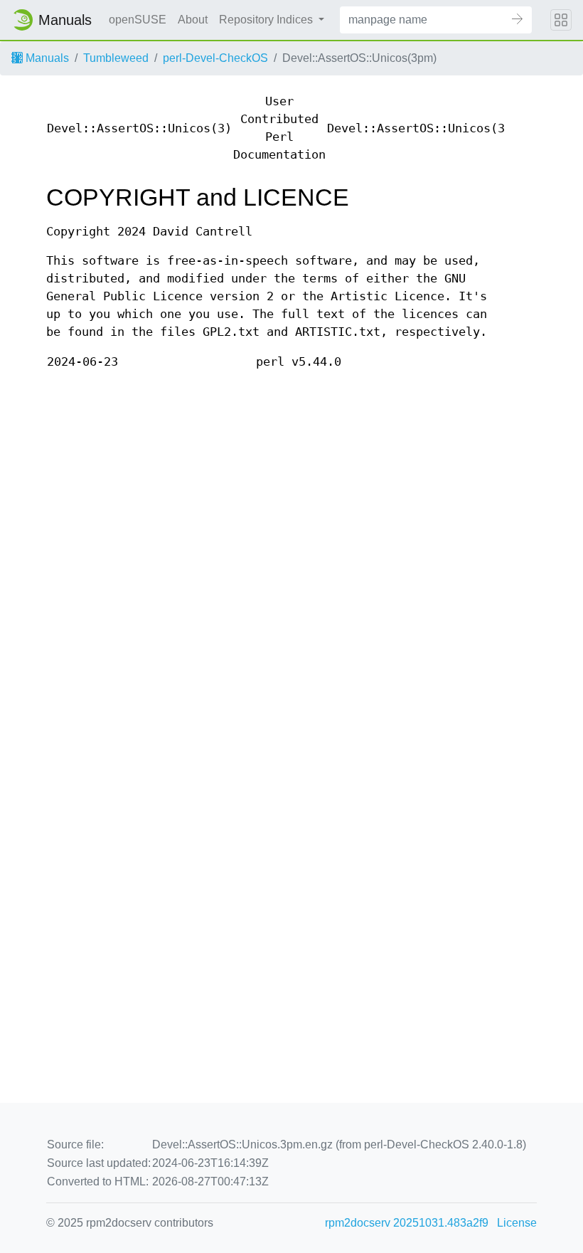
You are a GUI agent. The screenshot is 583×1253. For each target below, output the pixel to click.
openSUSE (137, 20)
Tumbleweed (116, 58)
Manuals (46, 58)
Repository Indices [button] (267, 20)
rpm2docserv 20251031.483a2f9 (406, 1223)
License (517, 1223)
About (193, 20)
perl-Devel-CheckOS (215, 58)
